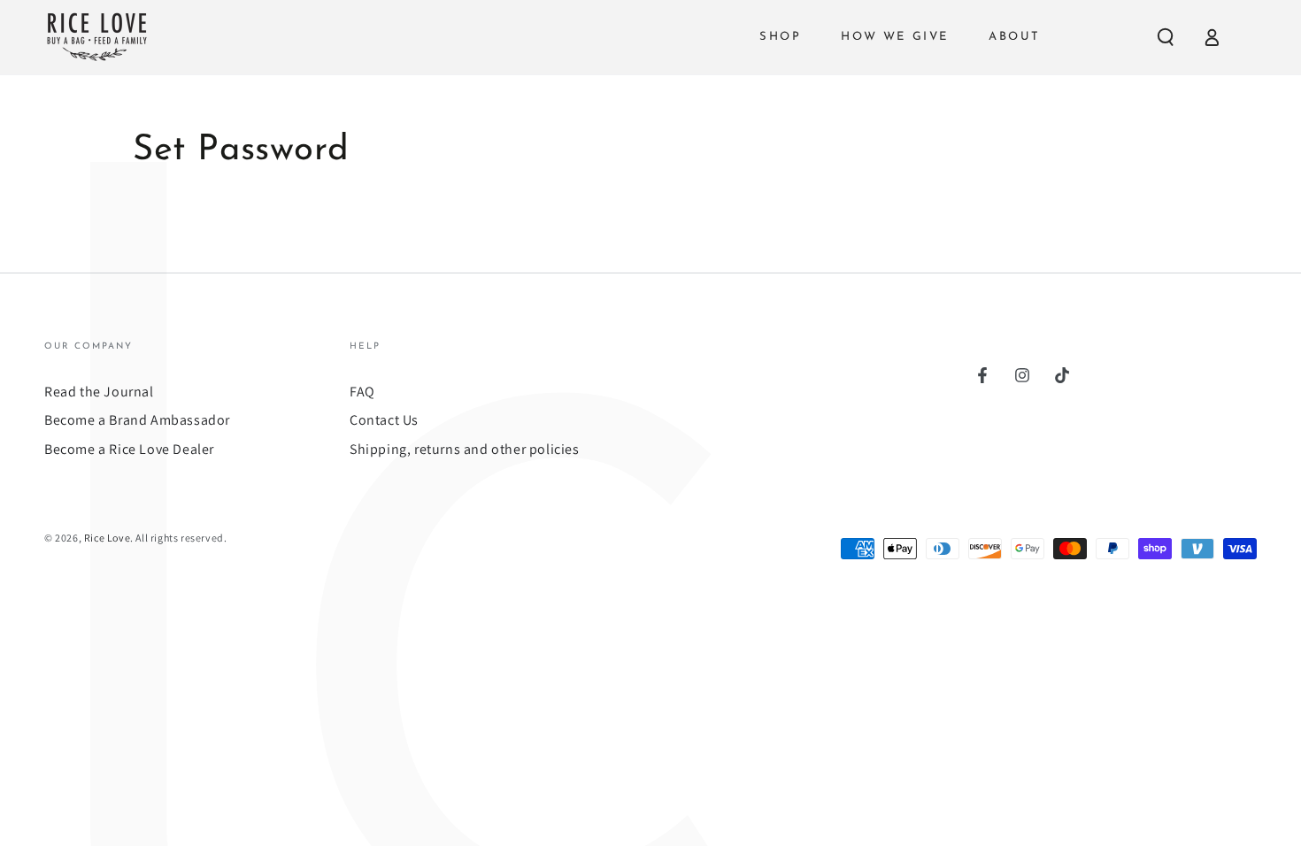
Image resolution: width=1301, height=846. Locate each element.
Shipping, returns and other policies (465, 449)
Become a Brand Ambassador (137, 420)
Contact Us (384, 420)
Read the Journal (99, 391)
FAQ (362, 391)
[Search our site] (1166, 37)
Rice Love (107, 537)
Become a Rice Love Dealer (129, 449)
